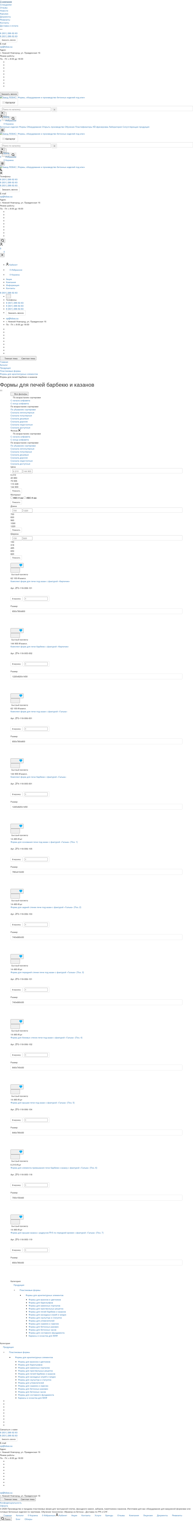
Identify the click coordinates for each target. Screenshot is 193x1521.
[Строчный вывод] (16, 561)
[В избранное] (17, 565)
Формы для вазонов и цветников (45, 1299)
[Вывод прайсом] (19, 561)
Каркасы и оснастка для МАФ (43, 1335)
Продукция (19, 1284)
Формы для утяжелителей (41, 1320)
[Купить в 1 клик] (15, 570)
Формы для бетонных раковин (44, 1326)
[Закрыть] (2, 255)
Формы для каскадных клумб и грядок (47, 1314)
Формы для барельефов (41, 1302)
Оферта (4, 1505)
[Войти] (1, 244)
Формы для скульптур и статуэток (45, 1317)
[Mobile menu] (2, 163)
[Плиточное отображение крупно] (11, 561)
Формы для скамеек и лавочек (44, 1323)
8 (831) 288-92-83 (8, 33)
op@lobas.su (6, 46)
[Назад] (8, 296)
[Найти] (13, 118)
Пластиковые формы (30, 1290)
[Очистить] (54, 109)
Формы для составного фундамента (47, 1332)
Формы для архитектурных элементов (45, 1295)
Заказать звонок (9, 40)
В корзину (16, 598)
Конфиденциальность (11, 1502)
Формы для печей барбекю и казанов (47, 1311)
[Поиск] (2, 241)
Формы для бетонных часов (42, 1329)
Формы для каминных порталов (44, 1305)
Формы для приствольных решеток (46, 1308)
